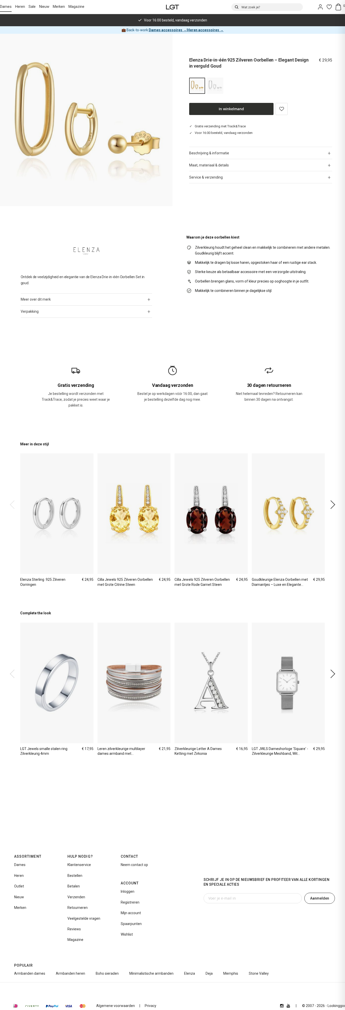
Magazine (76, 6)
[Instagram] (282, 1006)
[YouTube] (288, 1006)
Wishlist (127, 934)
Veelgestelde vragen (83, 918)
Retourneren (77, 908)
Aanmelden (319, 898)
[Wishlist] (329, 7)
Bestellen (74, 876)
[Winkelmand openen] (340, 7)
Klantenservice (79, 865)
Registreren (130, 902)
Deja (209, 973)
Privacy (150, 1006)
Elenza (189, 973)
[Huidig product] (197, 86)
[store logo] (173, 7)
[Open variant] (215, 86)
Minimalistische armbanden (151, 973)
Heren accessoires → (205, 30)
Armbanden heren (70, 973)
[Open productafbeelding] (86, 120)
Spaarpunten (131, 924)
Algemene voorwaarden (115, 1006)
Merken (59, 6)
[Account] (320, 7)
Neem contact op (134, 865)
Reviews (74, 929)
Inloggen (127, 891)
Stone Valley (259, 973)
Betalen (73, 886)
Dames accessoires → (168, 30)
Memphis (230, 973)
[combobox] (267, 7)
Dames (6, 6)
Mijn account (131, 913)
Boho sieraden (107, 973)
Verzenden (76, 897)
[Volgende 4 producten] (331, 504)
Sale (32, 6)
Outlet (19, 886)
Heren (20, 6)
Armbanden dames (29, 973)
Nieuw (44, 6)
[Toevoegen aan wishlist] (282, 109)
